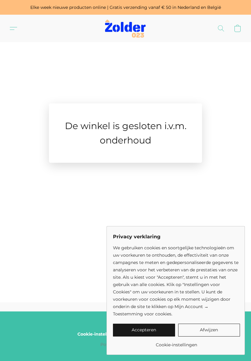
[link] (176, 342)
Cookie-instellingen (99, 334)
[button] (125, 28)
